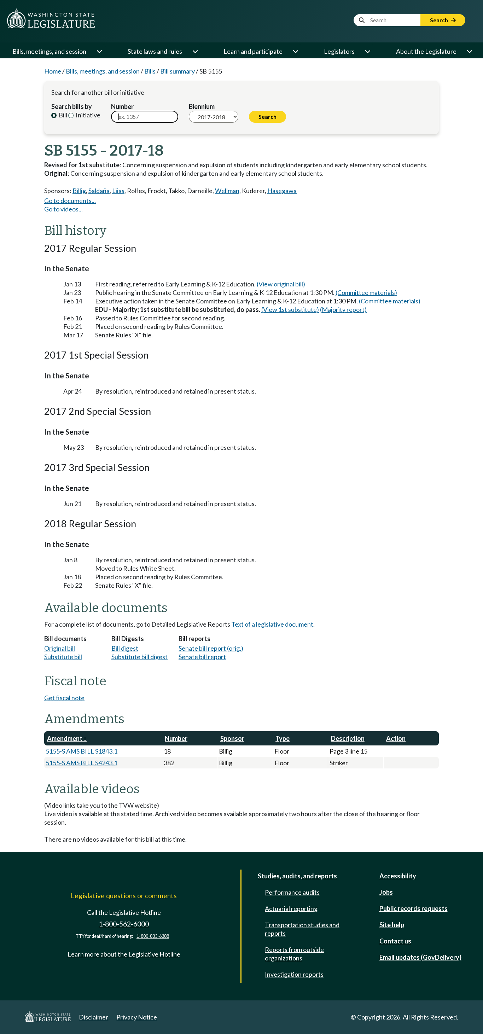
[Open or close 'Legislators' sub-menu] (367, 51)
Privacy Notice (136, 1017)
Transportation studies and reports (302, 929)
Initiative (87, 115)
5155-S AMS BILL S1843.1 (81, 751)
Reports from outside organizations (294, 954)
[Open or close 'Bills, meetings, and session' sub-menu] (99, 51)
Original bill (59, 648)
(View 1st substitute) (290, 309)
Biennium (202, 106)
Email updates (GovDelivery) (420, 957)
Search (439, 20)
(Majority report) (343, 309)
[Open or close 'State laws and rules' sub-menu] (195, 51)
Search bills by (71, 106)
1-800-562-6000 (124, 924)
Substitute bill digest (139, 657)
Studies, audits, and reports (297, 876)
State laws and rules (155, 51)
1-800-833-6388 (152, 936)
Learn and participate (253, 51)
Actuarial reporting (291, 908)
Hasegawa (282, 190)
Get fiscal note (64, 698)
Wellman (227, 190)
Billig (79, 190)
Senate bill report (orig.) (211, 648)
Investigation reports (294, 974)
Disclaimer (93, 1017)
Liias (118, 190)
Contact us (395, 941)
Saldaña (99, 190)
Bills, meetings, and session (49, 51)
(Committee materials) (366, 292)
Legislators (339, 51)
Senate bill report (202, 657)
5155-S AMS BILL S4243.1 (81, 763)
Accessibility (397, 876)
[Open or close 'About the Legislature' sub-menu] (469, 51)
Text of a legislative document (272, 624)
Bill (62, 115)
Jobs (386, 892)
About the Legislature (426, 51)
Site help (391, 925)
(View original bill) (281, 284)
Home (52, 71)
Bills (150, 71)
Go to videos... (63, 209)
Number (122, 106)
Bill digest (124, 648)
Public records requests (413, 908)
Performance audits (292, 892)
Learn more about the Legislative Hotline (124, 954)
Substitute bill (63, 657)
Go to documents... (70, 200)
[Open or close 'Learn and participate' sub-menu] (295, 51)
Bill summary (177, 71)
